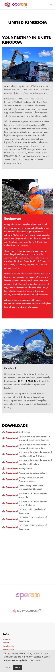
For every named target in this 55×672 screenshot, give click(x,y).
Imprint (6, 643)
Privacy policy (8, 649)
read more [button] (35, 660)
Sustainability (8, 646)
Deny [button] (8, 667)
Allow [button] (17, 667)
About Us (6, 639)
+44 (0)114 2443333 (26, 381)
